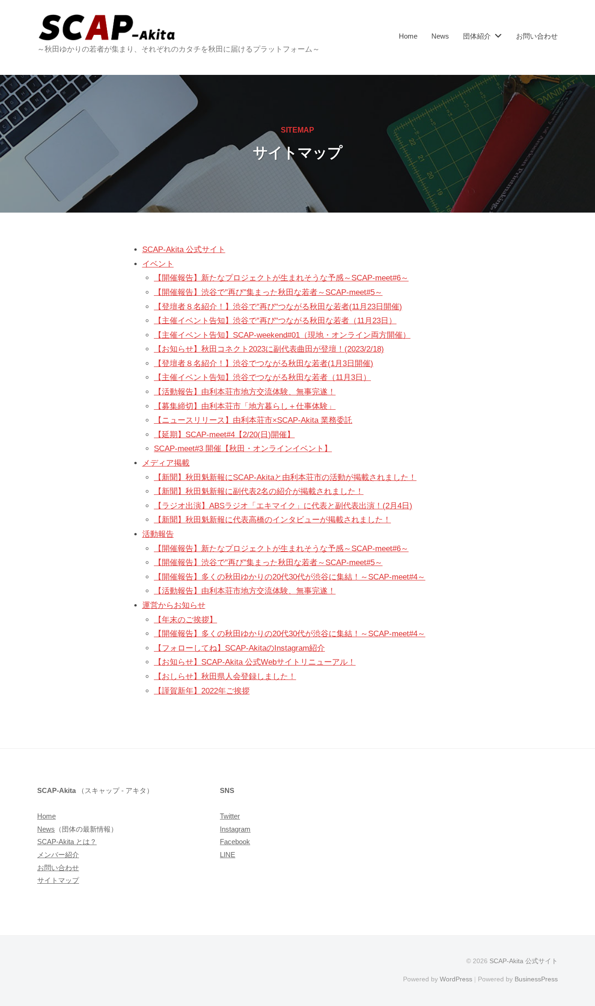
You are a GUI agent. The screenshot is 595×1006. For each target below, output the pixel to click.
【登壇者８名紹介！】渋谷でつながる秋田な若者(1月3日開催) (263, 363)
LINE (227, 855)
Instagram (235, 829)
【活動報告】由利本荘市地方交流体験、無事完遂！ (245, 391)
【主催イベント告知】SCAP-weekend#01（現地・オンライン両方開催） (282, 335)
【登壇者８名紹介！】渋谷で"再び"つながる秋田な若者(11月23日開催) (278, 306)
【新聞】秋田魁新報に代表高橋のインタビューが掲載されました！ (272, 519)
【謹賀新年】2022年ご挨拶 (202, 690)
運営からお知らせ (173, 605)
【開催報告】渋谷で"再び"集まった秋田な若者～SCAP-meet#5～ (268, 292)
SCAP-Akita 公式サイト (183, 249)
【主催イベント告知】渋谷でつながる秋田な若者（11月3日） (262, 377)
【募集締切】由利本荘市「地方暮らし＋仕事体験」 (245, 406)
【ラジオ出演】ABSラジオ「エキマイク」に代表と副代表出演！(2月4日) (283, 505)
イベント (158, 264)
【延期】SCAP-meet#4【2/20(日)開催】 (224, 434)
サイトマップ (58, 880)
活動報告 (158, 534)
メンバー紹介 (58, 855)
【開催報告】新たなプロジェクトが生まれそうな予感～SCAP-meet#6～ (281, 277)
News (440, 36)
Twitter (230, 816)
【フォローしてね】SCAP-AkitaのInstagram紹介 (239, 648)
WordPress (456, 979)
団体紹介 (477, 36)
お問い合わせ (537, 36)
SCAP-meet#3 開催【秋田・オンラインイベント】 (243, 448)
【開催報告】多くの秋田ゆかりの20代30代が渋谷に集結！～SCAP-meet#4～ (289, 577)
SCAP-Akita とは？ (67, 842)
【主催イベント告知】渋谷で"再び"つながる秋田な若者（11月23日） (275, 320)
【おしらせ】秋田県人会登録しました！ (225, 676)
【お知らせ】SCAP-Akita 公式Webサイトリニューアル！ (255, 662)
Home (408, 36)
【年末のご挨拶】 (185, 619)
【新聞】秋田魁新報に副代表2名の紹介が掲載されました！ (259, 491)
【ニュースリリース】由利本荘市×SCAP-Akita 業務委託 (253, 420)
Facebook (235, 842)
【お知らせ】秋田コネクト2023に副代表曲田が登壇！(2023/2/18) (269, 349)
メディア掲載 (166, 463)
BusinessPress (536, 979)
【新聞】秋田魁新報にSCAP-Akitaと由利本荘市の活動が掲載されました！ (285, 477)
